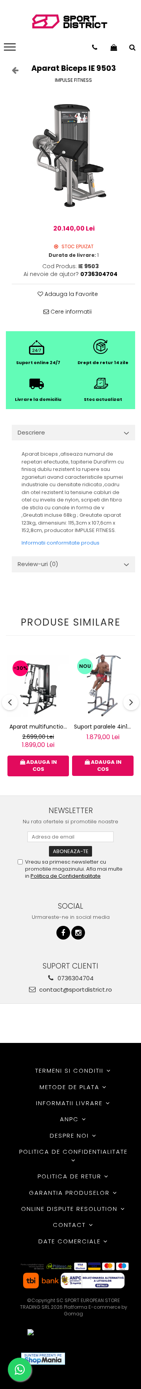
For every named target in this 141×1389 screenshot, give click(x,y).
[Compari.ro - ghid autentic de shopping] (99, 1358)
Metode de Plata (71, 1087)
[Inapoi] (12, 70)
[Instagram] (78, 933)
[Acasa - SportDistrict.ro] (70, 22)
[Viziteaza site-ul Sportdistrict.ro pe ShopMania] (43, 1359)
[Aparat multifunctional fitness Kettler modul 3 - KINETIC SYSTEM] (38, 686)
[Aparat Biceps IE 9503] (73, 154)
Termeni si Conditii (70, 1070)
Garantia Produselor (70, 1193)
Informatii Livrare (70, 1103)
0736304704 (75, 978)
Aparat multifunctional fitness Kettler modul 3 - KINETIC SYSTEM (39, 727)
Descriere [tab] (31, 432)
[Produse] (11, 49)
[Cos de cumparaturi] (114, 47)
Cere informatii (70, 312)
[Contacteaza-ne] (95, 47)
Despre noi (70, 1135)
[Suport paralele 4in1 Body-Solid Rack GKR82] (103, 686)
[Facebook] (63, 933)
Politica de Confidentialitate (66, 876)
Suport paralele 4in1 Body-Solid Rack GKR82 (104, 727)
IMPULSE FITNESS (73, 80)
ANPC (70, 1119)
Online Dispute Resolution (70, 1209)
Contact (70, 1225)
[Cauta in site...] (132, 47)
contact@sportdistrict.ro (75, 989)
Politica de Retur (71, 1176)
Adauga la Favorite (70, 294)
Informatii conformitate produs (60, 543)
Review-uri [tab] (38, 564)
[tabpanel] (73, 154)
